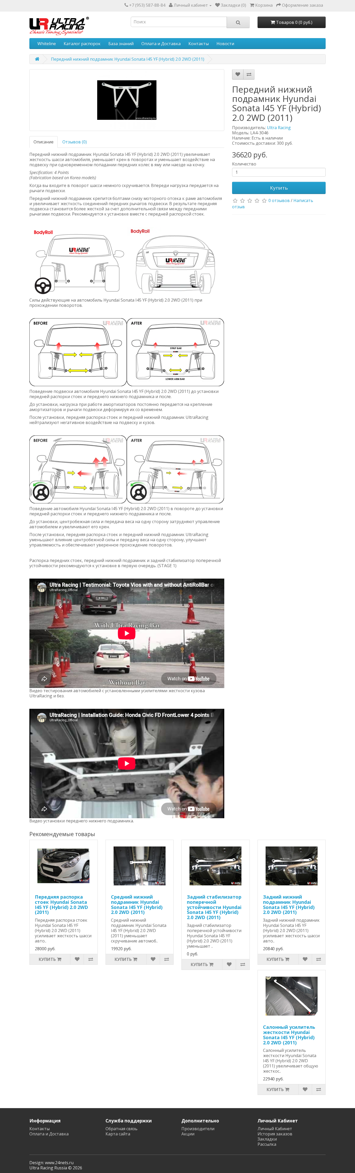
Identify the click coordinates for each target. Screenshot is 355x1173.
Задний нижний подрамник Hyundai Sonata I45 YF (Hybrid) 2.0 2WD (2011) (288, 904)
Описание (44, 142)
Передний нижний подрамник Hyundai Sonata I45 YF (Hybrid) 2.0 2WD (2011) (127, 59)
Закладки (267, 1139)
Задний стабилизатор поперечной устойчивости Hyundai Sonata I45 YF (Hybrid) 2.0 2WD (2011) (214, 907)
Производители (197, 1129)
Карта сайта (118, 1134)
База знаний (121, 43)
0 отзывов (279, 200)
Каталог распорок (82, 43)
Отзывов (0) (74, 142)
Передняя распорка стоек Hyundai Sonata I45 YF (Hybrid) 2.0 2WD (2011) (61, 904)
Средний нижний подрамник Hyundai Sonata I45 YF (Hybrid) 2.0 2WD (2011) (136, 904)
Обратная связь (121, 1129)
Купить (279, 187)
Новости (225, 43)
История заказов (275, 1134)
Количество (244, 163)
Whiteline (46, 43)
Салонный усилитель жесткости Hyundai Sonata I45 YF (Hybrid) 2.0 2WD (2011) (289, 1034)
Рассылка (267, 1144)
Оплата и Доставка (161, 43)
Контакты (198, 43)
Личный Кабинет (275, 1129)
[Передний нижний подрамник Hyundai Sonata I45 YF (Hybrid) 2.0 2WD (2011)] (126, 100)
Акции (187, 1134)
